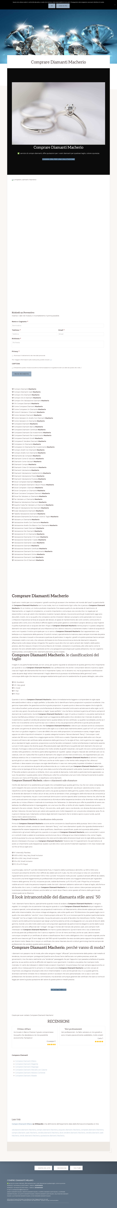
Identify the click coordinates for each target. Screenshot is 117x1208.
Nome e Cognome (20, 322)
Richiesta (16, 339)
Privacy (15, 351)
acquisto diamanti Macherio (69, 1130)
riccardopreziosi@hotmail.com (19, 1189)
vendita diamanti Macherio (48, 1133)
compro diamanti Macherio (47, 1130)
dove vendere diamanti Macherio (72, 1133)
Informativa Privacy (12, 1199)
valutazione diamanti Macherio (24, 1130)
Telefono (16, 330)
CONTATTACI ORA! (58, 990)
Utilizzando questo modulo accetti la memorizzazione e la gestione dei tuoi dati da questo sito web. (48, 367)
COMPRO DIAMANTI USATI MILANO (48, 1191)
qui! (51, 360)
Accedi (46, 1199)
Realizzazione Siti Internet (14, 1200)
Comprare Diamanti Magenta (26, 1064)
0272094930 (39, 1187)
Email (61, 330)
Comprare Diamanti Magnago (26, 1067)
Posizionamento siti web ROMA (31, 1200)
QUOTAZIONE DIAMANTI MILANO (21, 1196)
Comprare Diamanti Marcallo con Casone (31, 1070)
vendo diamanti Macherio (30, 1136)
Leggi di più (63, 6)
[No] (115, 5)
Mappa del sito (39, 1199)
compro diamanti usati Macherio (24, 1133)
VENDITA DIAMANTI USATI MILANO (44, 1194)
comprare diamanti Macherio (92, 1130)
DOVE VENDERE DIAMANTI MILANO (41, 1196)
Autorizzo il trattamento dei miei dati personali (29, 355)
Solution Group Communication (49, 1200)
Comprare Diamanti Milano (25, 1061)
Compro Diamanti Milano (22, 1124)
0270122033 (39, 1185)
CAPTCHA (16, 364)
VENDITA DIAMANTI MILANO (30, 1191)
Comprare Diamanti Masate (26, 1076)
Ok (52, 6)
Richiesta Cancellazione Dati (26, 1199)
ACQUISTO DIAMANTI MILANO (26, 1194)
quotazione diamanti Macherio (52, 1136)
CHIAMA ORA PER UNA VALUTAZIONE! (58, 159)
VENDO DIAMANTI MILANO (14, 1191)
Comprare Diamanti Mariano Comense (30, 1073)
